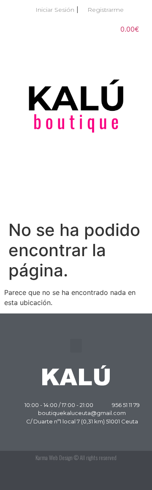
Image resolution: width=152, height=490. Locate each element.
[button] (76, 201)
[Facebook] (111, 477)
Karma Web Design (54, 457)
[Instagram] (130, 477)
